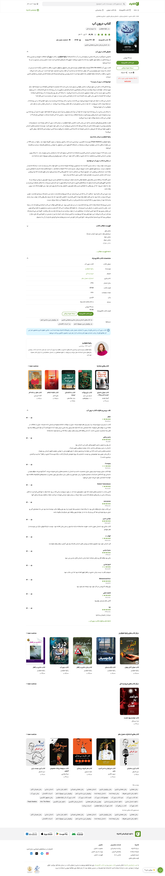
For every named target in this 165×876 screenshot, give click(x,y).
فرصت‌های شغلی (134, 858)
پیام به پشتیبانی (116, 848)
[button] (127, 37)
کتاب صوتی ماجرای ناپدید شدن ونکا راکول (103, 394)
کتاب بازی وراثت (87, 393)
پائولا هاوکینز (89, 269)
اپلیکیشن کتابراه (31, 10)
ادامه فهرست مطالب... (103, 252)
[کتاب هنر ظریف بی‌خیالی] (82, 751)
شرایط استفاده (134, 852)
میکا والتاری (65, 774)
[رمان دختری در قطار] (82, 650)
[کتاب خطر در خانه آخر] (35, 379)
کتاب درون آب (64, 667)
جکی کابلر (55, 396)
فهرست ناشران (98, 855)
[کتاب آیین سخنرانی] (129, 751)
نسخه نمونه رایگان (127, 68)
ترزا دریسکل (135, 721)
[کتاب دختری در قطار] (35, 650)
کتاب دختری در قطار (39, 667)
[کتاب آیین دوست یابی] (35, 751)
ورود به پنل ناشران (97, 852)
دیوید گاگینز (111, 774)
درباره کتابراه (135, 848)
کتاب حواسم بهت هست (131, 718)
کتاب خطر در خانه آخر (35, 393)
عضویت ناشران (98, 848)
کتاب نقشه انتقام (52, 393)
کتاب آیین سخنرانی (133, 768)
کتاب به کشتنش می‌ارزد (70, 394)
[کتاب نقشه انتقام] (51, 379)
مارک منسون (88, 772)
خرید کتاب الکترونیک (127, 63)
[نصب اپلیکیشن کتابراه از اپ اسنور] (47, 834)
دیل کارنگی (135, 772)
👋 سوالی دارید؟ (149, 870)
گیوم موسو (105, 398)
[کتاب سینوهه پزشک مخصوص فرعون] (59, 751)
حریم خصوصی (135, 855)
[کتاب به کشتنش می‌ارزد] (68, 379)
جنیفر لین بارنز (87, 396)
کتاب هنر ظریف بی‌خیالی (84, 768)
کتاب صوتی (111, 865)
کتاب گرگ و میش (110, 667)
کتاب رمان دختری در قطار (84, 667)
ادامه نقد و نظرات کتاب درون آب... (99, 621)
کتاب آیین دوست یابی (38, 768)
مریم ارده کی (89, 274)
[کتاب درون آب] (59, 650)
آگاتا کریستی (38, 396)
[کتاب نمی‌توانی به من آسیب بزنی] (105, 751)
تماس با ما (117, 855)
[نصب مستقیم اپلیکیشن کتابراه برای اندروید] (77, 834)
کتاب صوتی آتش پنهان (132, 667)
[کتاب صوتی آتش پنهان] (129, 650)
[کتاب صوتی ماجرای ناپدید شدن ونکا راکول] (102, 379)
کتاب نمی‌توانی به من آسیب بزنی (106, 770)
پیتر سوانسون (71, 398)
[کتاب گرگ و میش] (105, 650)
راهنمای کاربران (116, 852)
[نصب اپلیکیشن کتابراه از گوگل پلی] (62, 834)
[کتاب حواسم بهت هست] (129, 701)
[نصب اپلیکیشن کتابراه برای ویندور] (31, 834)
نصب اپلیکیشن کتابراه (130, 865)
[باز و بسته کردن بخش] (27, 52)
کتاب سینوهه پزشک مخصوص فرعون (59, 770)
